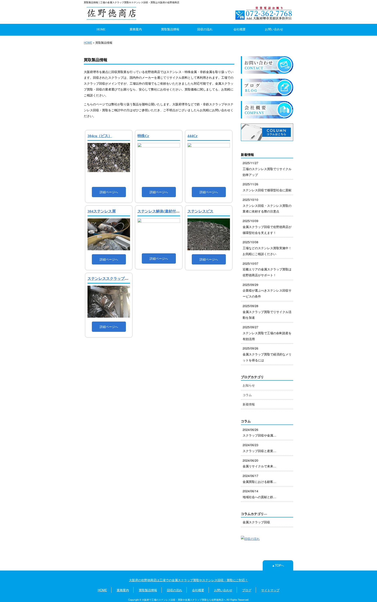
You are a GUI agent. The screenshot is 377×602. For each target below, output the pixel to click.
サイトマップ (270, 590)
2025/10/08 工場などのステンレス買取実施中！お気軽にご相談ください (267, 248)
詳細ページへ (109, 192)
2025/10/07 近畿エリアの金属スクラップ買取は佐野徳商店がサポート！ (267, 269)
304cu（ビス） (99, 136)
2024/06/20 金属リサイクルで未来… (259, 463)
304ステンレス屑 (101, 211)
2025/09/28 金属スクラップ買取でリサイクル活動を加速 (267, 312)
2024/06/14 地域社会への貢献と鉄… (259, 494)
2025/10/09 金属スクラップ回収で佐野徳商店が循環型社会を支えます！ (267, 227)
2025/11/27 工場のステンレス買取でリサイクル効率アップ (267, 169)
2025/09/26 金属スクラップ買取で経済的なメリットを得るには (267, 354)
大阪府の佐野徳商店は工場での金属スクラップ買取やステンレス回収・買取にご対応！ (188, 580)
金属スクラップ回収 (256, 522)
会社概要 (239, 29)
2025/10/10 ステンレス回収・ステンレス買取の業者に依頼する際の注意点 (267, 205)
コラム (247, 395)
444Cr (192, 136)
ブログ (246, 590)
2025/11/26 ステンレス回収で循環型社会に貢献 (267, 187)
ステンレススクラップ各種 (109, 279)
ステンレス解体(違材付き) (159, 211)
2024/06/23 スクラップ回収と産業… (259, 448)
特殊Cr (143, 136)
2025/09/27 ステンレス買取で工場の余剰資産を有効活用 (267, 333)
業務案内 (136, 29)
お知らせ (249, 385)
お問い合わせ (274, 29)
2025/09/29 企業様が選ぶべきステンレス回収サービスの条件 (267, 290)
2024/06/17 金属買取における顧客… (259, 478)
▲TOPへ (278, 565)
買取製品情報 (170, 29)
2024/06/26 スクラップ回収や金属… (259, 432)
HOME (101, 29)
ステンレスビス (200, 211)
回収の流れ (204, 29)
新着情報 (249, 404)
